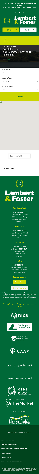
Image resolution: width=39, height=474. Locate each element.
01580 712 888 (20, 247)
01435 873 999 (20, 231)
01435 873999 (15, 8)
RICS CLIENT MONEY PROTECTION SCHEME (14, 448)
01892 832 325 (20, 212)
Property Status (7, 86)
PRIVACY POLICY (6, 453)
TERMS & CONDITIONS (7, 440)
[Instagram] (23, 12)
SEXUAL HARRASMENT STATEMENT (11, 462)
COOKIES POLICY (6, 457)
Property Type (7, 78)
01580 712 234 (22, 249)
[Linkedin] (15, 12)
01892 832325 (18, 3)
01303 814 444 (31, 8)
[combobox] (19, 73)
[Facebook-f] (19, 12)
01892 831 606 (22, 214)
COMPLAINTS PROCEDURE (9, 444)
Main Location (7, 70)
